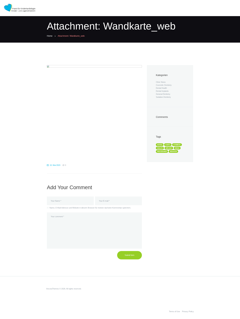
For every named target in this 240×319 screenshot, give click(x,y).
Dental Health (161, 88)
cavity (167, 144)
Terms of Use (174, 311)
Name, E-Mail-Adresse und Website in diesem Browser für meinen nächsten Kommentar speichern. (90, 208)
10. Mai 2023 (55, 165)
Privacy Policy (188, 311)
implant (169, 148)
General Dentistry (163, 94)
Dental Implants (162, 91)
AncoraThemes (52, 289)
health (160, 148)
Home (49, 36)
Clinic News (161, 82)
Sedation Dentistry (163, 97)
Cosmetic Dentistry (164, 85)
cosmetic (177, 144)
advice (159, 144)
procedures (162, 151)
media (177, 148)
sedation (173, 151)
